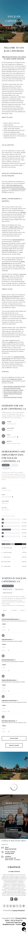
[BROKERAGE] (23, 906)
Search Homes (14, 745)
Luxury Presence (18, 910)
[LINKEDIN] (10, 906)
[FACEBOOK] (4, 906)
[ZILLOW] (13, 906)
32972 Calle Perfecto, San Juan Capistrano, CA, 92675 (14, 702)
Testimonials (20, 924)
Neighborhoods (8, 924)
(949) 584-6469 (9, 853)
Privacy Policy (21, 918)
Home (7, 920)
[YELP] (20, 906)
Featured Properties (13, 922)
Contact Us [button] (14, 829)
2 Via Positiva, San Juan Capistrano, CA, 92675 (12, 661)
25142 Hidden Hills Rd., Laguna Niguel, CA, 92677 (13, 681)
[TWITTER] (17, 906)
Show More (14, 738)
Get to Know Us (16, 920)
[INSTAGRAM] (7, 906)
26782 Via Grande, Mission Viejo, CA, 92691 (12, 641)
